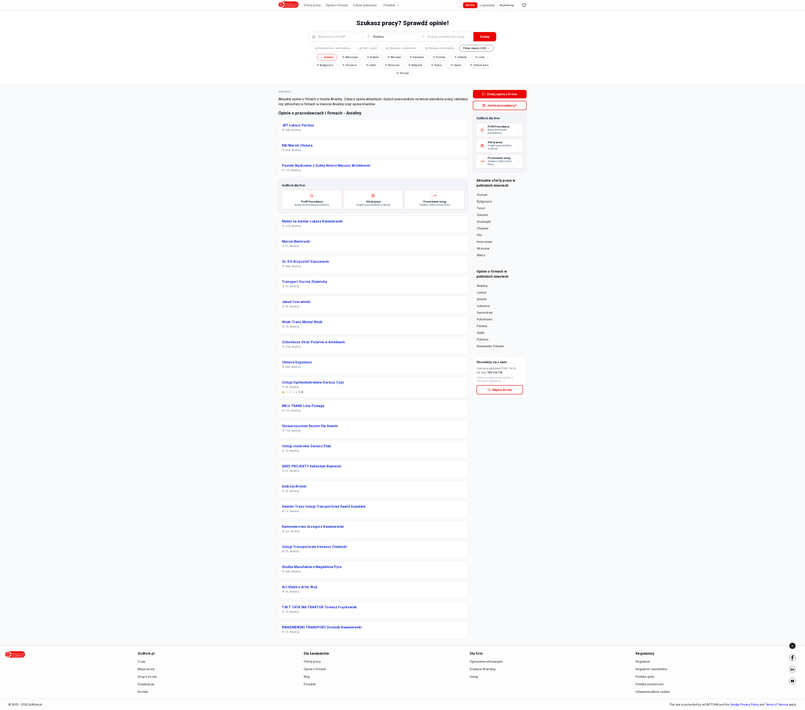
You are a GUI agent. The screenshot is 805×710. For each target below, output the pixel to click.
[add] (792, 657)
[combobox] (338, 36)
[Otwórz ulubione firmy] (524, 5)
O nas (141, 661)
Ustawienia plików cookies (653, 691)
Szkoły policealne (365, 5)
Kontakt (143, 691)
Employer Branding (483, 669)
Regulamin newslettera (651, 669)
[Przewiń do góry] (792, 646)
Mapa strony (146, 669)
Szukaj (484, 36)
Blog (307, 676)
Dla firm (470, 5)
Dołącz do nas (147, 676)
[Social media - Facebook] (792, 657)
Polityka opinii (645, 676)
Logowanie (487, 5)
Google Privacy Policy (744, 704)
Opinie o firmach (337, 5)
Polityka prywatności (649, 684)
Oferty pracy (312, 5)
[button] (477, 48)
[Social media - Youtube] (792, 681)
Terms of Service (776, 704)
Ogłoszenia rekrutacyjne (486, 661)
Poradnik (389, 5)
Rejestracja (507, 5)
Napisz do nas (502, 389)
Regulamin (643, 661)
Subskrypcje (146, 684)
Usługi (474, 676)
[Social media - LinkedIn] (792, 669)
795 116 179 (494, 372)
